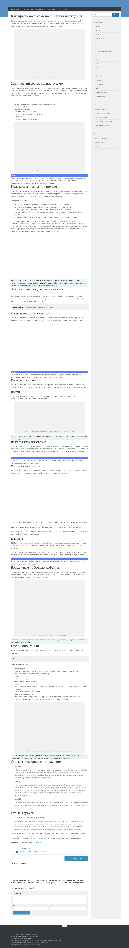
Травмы (97, 88)
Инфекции (98, 101)
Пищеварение (100, 38)
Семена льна (37, 843)
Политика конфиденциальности (27, 936)
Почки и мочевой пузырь (103, 51)
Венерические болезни (102, 126)
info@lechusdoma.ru (24, 938)
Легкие (97, 72)
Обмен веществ (100, 97)
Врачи (65, 9)
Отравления (99, 43)
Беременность (100, 105)
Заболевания (15, 9)
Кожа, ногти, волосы (101, 92)
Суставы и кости (100, 84)
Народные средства (54, 9)
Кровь (97, 34)
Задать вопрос (76, 858)
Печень (97, 47)
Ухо (96, 59)
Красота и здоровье (38, 9)
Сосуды (97, 30)
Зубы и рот (98, 76)
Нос (96, 68)
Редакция (14, 936)
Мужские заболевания (102, 113)
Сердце (97, 26)
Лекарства (25, 9)
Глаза (97, 55)
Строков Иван (25, 848)
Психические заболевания (103, 121)
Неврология (99, 80)
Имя (14, 905)
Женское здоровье (101, 117)
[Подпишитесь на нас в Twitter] (117, 929)
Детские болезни (100, 109)
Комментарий (17, 893)
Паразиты (98, 130)
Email (53, 905)
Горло (97, 63)
